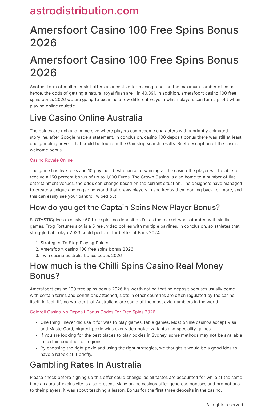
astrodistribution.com (84, 10)
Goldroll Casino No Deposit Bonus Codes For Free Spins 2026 (92, 311)
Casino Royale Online (51, 160)
